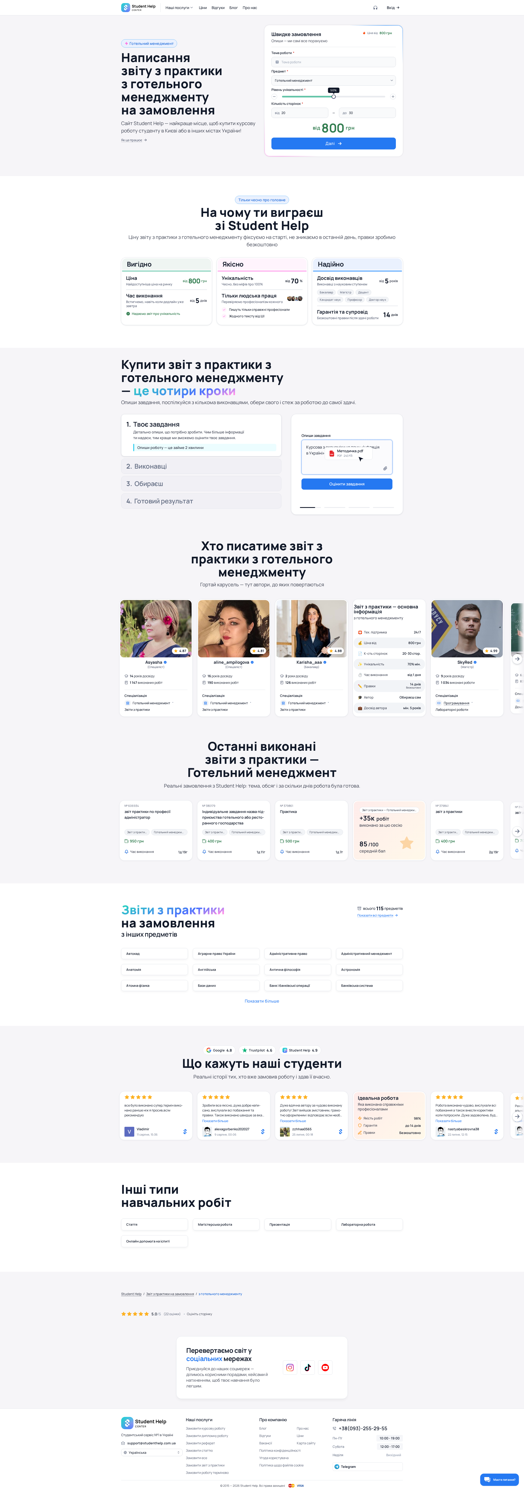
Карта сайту (306, 1443)
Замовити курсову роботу (205, 1428)
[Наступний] (517, 659)
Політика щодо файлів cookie (281, 1465)
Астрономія (350, 969)
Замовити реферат (200, 1443)
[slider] (334, 97)
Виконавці (150, 441)
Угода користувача (274, 1458)
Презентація (280, 1224)
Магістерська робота (215, 1224)
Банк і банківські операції (290, 985)
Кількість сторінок (286, 103)
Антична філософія (285, 969)
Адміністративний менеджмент (366, 953)
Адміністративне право (288, 953)
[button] (180, 7)
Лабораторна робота (358, 1224)
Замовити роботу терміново (207, 1472)
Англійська (207, 969)
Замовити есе (196, 1458)
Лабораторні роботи (452, 709)
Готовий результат (163, 501)
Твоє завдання (156, 421)
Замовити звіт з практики (205, 1465)
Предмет (278, 71)
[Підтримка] (375, 7)
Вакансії (265, 1443)
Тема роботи (281, 53)
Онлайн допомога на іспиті (148, 1241)
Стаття (131, 1224)
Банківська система (357, 985)
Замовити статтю (199, 1450)
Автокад (133, 953)
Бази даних (207, 985)
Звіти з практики (137, 709)
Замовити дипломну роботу (207, 1435)
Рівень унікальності (287, 89)
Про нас (303, 1428)
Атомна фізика (137, 985)
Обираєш (148, 484)
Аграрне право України (216, 953)
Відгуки (265, 1435)
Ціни (300, 1435)
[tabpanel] (333, 99)
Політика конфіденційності (280, 1450)
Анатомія (133, 969)
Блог (263, 1428)
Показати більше (215, 1121)
